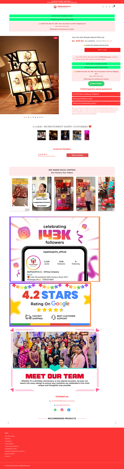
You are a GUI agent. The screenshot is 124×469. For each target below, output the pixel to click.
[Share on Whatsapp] (40, 117)
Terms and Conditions (11, 446)
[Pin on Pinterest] (33, 117)
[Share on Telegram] (37, 117)
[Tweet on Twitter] (31, 117)
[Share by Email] (42, 117)
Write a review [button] (77, 155)
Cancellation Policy (11, 449)
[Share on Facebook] (28, 117)
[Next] (86, 135)
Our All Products (10, 436)
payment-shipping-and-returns (15, 451)
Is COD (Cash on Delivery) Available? (86, 94)
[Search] (103, 6)
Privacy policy (9, 444)
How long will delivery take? (82, 99)
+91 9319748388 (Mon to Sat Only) (63, 401)
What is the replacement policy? (84, 103)
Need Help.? (97, 83)
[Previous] (38, 135)
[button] (113, 6)
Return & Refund (10, 454)
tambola (7, 456)
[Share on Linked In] (35, 117)
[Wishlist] (109, 6)
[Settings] (106, 6)
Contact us (8, 441)
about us (7, 438)
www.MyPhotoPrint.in (63, 405)
